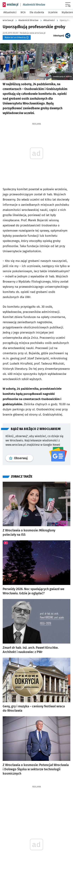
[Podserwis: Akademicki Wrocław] (32, 4)
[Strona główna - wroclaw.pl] (10, 4)
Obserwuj (23, 458)
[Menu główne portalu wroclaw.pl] (68, 4)
